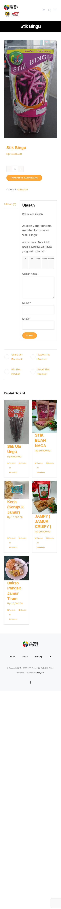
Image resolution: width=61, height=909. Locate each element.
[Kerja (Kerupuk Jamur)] (16, 490)
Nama (26, 303)
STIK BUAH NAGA (40, 440)
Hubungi (38, 656)
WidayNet (40, 673)
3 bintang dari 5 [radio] (38, 262)
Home (12, 656)
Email (26, 318)
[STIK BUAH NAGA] (44, 416)
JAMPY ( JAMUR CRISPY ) (43, 521)
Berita (25, 656)
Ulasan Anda (30, 273)
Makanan (22, 189)
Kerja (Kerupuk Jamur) (15, 507)
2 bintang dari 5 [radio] (32, 262)
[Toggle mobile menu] (55, 10)
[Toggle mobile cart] (43, 10)
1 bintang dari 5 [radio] (26, 262)
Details (23, 463)
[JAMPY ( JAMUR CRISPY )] (44, 497)
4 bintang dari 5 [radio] (45, 262)
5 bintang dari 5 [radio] (51, 262)
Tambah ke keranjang (24, 178)
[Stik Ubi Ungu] (16, 422)
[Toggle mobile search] (49, 10)
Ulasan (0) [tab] (10, 204)
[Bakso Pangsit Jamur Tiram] (16, 568)
